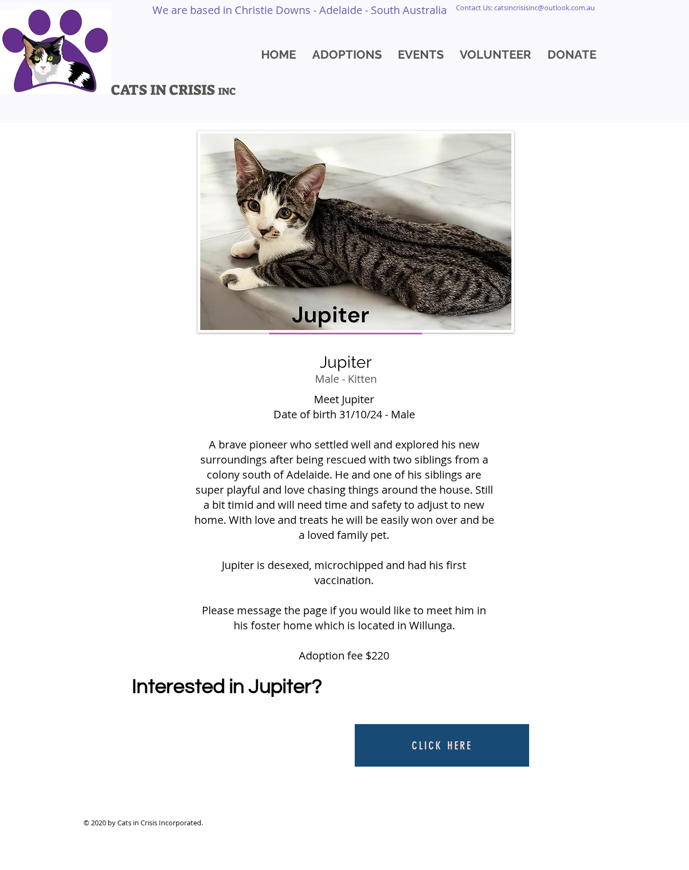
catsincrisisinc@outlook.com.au (544, 7)
